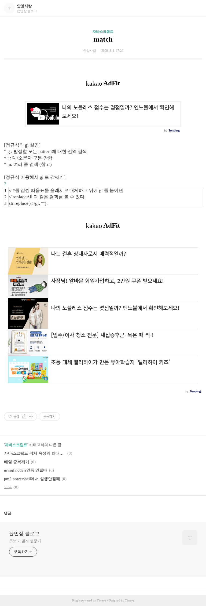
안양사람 (24, 6)
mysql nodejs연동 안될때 (25, 470)
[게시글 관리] (31, 416)
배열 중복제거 (16, 462)
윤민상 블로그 (24, 533)
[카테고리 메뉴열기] (196, 8)
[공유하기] (24, 416)
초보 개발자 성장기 (25, 541)
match (103, 39)
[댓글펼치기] (14, 513)
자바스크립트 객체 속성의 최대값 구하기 (35, 453)
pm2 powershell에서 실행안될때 (32, 479)
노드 (8, 487)
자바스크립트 (103, 32)
